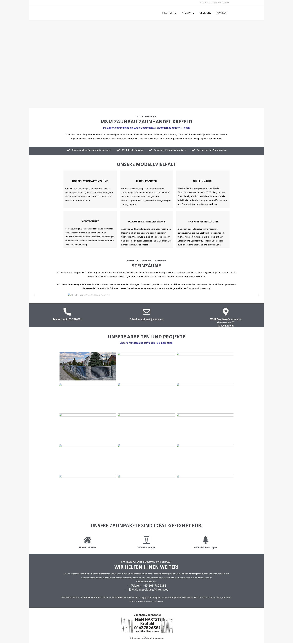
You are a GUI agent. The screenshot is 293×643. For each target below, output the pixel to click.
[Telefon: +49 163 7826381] (67, 312)
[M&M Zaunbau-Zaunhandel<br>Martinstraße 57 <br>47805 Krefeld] (226, 312)
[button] (34, 295)
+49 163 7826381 (221, 2)
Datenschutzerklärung (140, 638)
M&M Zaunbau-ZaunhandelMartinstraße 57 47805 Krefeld (225, 322)
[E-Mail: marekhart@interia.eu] (146, 312)
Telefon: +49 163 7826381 (67, 319)
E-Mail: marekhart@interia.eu (146, 319)
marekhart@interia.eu (153, 589)
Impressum (158, 638)
